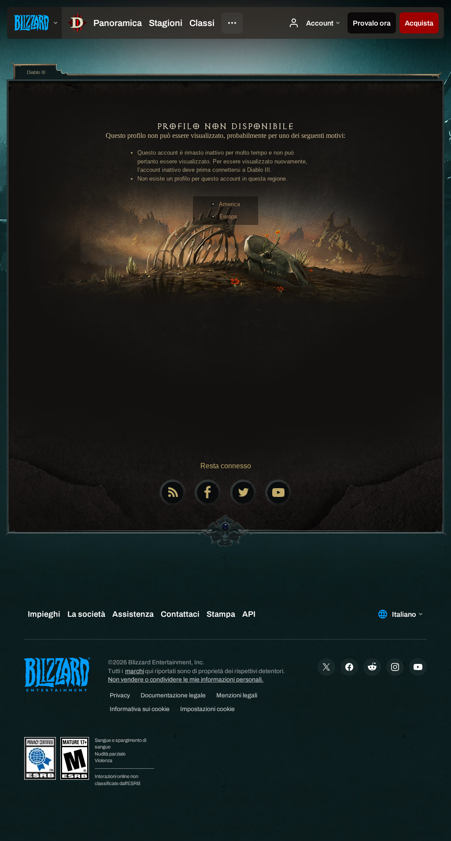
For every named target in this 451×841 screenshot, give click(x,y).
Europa (228, 216)
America (229, 204)
